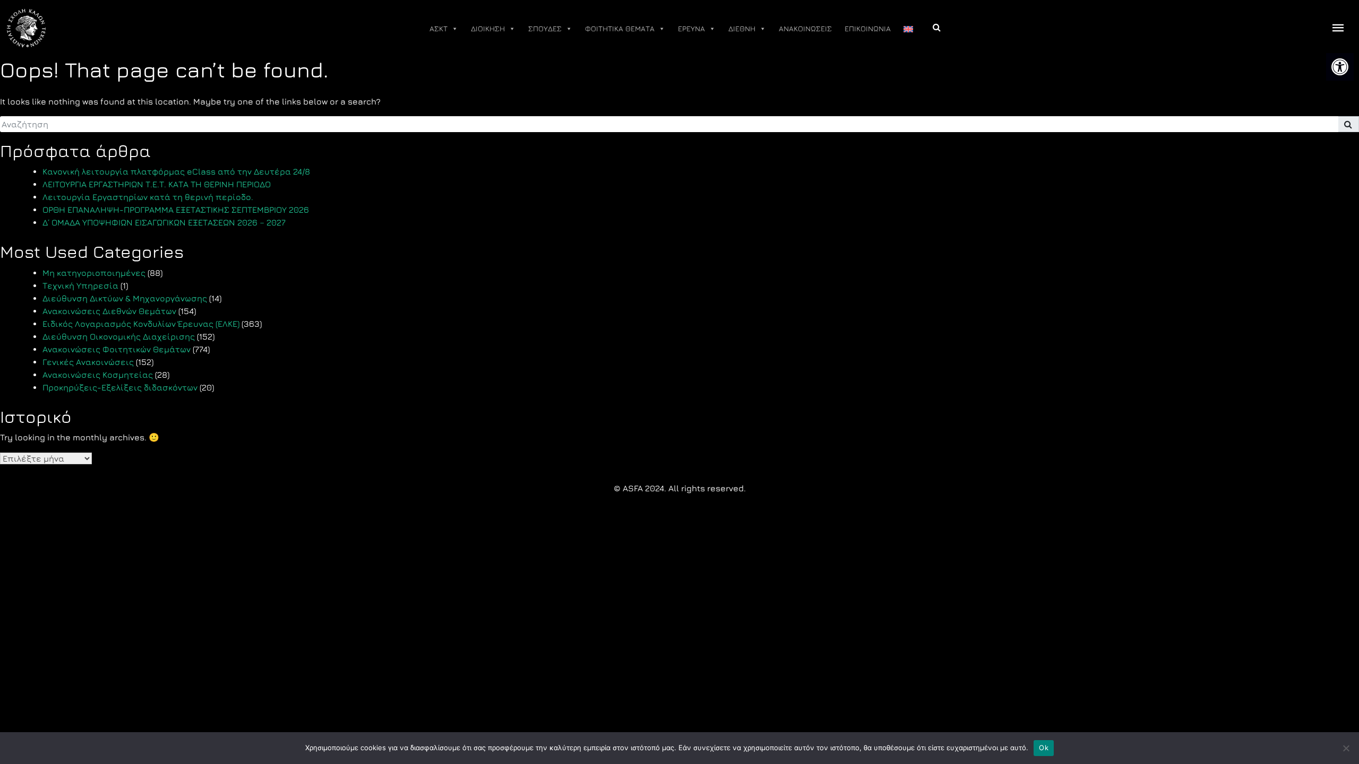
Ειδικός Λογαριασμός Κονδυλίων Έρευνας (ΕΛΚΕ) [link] (140, 323)
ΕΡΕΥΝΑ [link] (691, 28)
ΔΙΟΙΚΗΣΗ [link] (488, 28)
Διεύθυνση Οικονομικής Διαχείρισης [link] (118, 336)
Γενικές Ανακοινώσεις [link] (88, 362)
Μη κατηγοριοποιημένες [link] (93, 272)
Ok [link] (1043, 747)
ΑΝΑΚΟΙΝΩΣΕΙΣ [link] (805, 28)
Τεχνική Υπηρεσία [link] (80, 285)
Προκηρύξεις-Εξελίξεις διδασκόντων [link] (119, 387)
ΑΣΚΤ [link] (438, 28)
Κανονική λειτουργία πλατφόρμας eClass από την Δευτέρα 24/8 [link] (176, 171)
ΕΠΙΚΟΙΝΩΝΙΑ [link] (868, 28)
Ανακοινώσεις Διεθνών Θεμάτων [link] (109, 311)
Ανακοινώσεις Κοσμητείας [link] (97, 374)
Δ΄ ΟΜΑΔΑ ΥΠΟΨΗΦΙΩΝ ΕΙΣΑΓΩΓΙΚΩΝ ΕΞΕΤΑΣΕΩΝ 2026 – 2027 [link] (164, 222)
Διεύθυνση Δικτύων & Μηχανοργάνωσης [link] (124, 298)
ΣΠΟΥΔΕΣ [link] (545, 28)
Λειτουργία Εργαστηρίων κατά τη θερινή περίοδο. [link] (147, 197)
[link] (1340, 67)
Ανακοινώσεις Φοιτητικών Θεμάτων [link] (116, 349)
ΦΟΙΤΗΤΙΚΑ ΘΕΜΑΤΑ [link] (620, 28)
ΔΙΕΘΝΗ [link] (741, 28)
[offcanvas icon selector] (1338, 28)
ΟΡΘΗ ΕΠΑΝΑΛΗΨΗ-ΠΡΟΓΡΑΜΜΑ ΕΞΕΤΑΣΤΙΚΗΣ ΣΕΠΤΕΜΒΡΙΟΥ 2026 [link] (175, 209)
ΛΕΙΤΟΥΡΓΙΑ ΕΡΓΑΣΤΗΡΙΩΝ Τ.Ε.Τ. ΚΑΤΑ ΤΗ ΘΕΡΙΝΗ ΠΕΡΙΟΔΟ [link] (156, 184)
